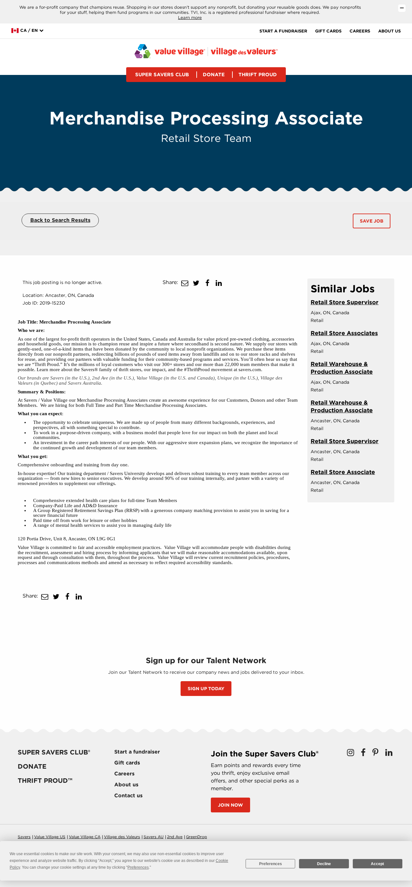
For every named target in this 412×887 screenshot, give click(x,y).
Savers (24, 836)
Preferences (270, 864)
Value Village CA (84, 836)
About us (389, 31)
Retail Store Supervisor (345, 302)
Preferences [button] (138, 867)
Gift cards (328, 31)
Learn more (190, 17)
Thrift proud (258, 75)
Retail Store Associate (343, 472)
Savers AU (154, 836)
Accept (377, 864)
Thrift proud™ (45, 780)
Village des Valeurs (122, 836)
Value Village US (49, 836)
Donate (214, 75)
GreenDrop (196, 836)
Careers (360, 31)
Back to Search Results (60, 220)
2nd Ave (175, 836)
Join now (230, 805)
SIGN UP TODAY (206, 688)
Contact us (128, 795)
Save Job (371, 221)
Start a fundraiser (283, 31)
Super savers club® (54, 752)
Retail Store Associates (344, 333)
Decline (324, 864)
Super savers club (162, 75)
